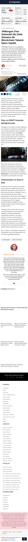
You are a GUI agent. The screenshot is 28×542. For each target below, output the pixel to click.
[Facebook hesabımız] (3, 540)
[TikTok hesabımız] (12, 540)
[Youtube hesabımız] (10, 540)
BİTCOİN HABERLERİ (7, 14)
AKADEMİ (4, 20)
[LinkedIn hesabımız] (17, 540)
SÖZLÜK (4, 23)
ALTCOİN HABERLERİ (7, 17)
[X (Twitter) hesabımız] (5, 540)
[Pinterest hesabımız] (15, 540)
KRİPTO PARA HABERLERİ (8, 11)
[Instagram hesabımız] (7, 540)
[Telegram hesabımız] (20, 540)
